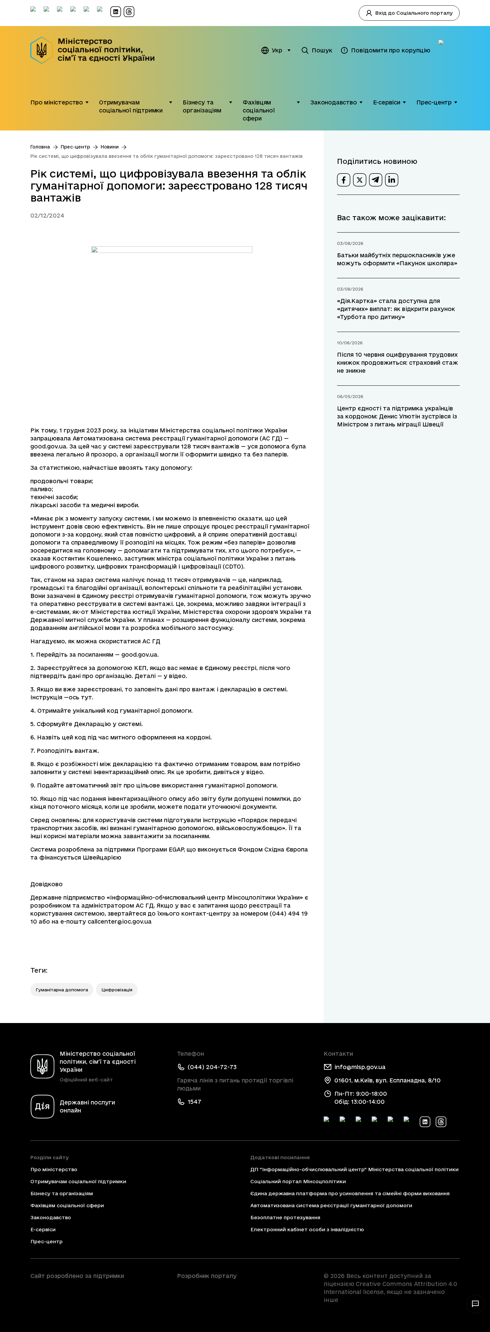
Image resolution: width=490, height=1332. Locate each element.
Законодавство (333, 102)
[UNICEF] (98, 1294)
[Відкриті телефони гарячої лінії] (475, 1304)
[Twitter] (345, 1121)
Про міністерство (56, 102)
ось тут (80, 697)
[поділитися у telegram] (375, 180)
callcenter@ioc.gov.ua (120, 921)
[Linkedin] (425, 1121)
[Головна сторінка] (96, 50)
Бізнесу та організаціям (202, 106)
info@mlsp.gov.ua (360, 1067)
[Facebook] (329, 1121)
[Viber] (409, 1121)
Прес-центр (434, 102)
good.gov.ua (48, 446)
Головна (40, 146)
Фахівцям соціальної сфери (259, 110)
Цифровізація (116, 989)
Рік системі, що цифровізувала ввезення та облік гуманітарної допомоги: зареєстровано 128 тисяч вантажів (166, 156)
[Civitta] (245, 1288)
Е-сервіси (386, 102)
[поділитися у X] (359, 180)
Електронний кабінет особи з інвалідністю (307, 1229)
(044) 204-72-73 (212, 1067)
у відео (175, 676)
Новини (110, 146)
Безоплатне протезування (285, 1217)
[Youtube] (393, 1121)
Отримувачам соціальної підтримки (131, 106)
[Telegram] (361, 1121)
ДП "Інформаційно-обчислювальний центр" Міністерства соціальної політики (354, 1169)
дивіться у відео (238, 772)
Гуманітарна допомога (62, 989)
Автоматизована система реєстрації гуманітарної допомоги (331, 1205)
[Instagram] (377, 1121)
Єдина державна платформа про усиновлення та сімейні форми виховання (350, 1193)
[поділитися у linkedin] (391, 180)
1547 (194, 1101)
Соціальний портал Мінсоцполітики (298, 1181)
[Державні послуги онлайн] (449, 50)
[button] (87, 102)
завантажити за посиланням (166, 836)
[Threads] (441, 1121)
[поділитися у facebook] (343, 180)
